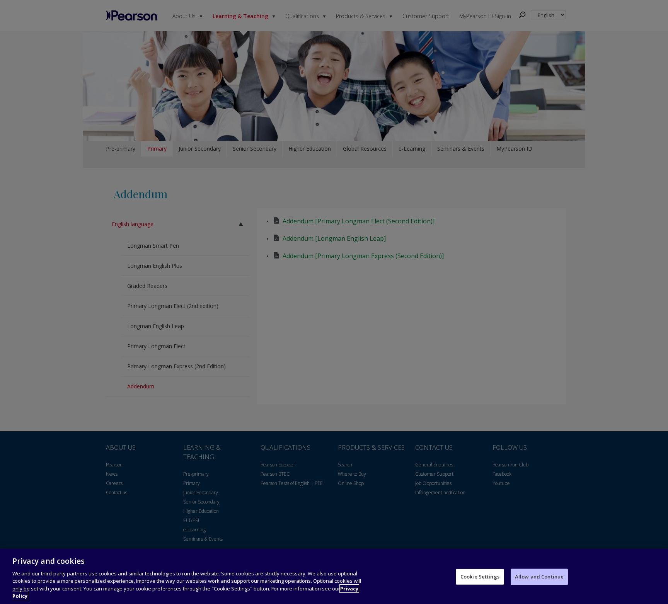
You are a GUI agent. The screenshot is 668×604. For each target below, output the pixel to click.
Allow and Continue (539, 576)
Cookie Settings (479, 576)
